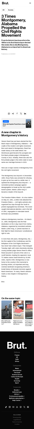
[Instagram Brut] (9, 407)
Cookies (17, 424)
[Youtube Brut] (13, 407)
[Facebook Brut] (20, 407)
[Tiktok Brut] (6, 407)
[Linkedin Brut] (28, 407)
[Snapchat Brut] (17, 407)
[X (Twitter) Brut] (24, 407)
